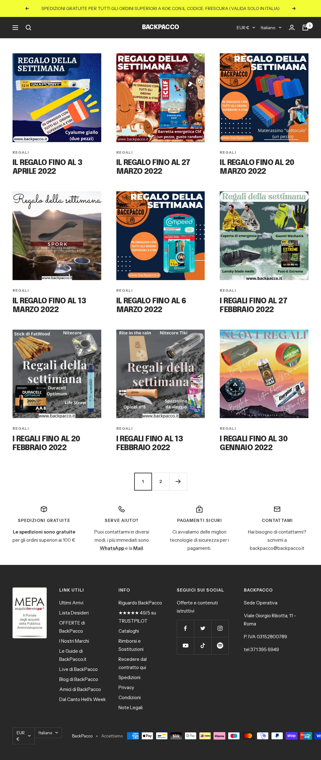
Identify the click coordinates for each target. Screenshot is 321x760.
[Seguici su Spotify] (220, 645)
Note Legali (130, 707)
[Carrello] (305, 27)
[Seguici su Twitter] (202, 628)
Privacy (126, 687)
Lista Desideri (74, 613)
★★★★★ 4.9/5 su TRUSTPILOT (137, 617)
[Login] (292, 27)
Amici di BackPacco (80, 689)
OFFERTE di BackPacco (72, 627)
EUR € (243, 27)
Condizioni (129, 697)
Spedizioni (129, 677)
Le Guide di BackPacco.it (73, 655)
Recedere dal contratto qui (132, 663)
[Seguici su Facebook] (185, 628)
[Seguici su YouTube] (185, 645)
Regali (21, 152)
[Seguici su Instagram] (220, 628)
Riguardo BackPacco (140, 603)
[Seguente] (178, 481)
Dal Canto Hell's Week (82, 699)
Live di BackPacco (78, 669)
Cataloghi (128, 631)
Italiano (268, 27)
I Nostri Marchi (74, 641)
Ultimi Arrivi (71, 603)
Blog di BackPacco (78, 679)
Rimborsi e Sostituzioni (131, 645)
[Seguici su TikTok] (202, 645)
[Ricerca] (28, 27)
